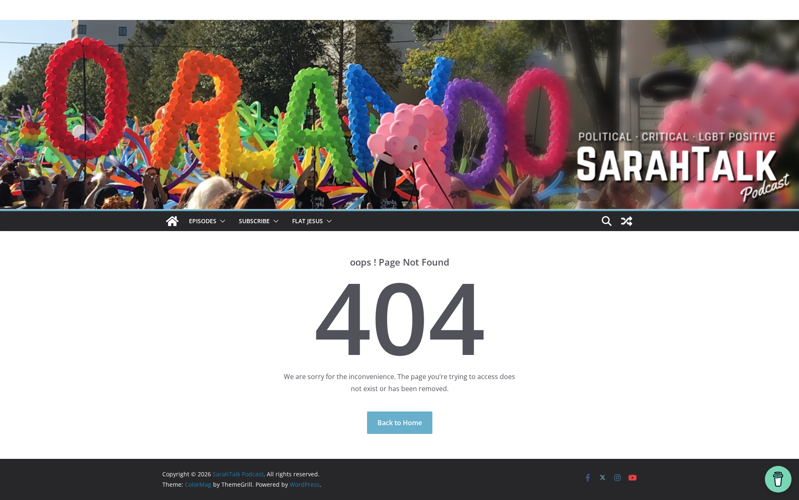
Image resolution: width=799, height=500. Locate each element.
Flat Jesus (307, 221)
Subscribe (254, 221)
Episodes (202, 221)
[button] (221, 221)
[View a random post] (627, 221)
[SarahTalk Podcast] (172, 221)
